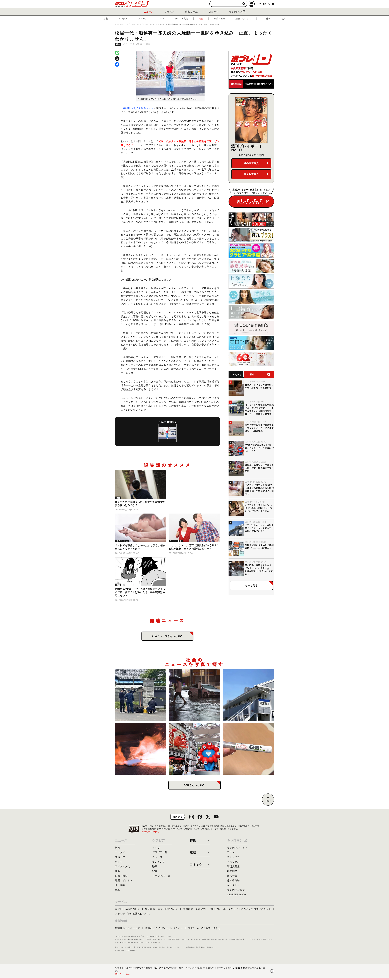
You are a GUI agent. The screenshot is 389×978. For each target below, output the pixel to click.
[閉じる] (272, 971)
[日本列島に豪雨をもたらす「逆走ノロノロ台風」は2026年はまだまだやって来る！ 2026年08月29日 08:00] (194, 695)
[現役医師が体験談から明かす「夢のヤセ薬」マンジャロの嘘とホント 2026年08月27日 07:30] (248, 749)
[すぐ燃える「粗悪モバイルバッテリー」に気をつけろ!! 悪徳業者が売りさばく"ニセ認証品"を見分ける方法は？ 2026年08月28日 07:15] (140, 749)
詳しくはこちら (122, 974)
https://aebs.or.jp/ (151, 832)
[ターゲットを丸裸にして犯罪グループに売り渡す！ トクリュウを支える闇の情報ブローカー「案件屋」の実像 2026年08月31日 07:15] (140, 695)
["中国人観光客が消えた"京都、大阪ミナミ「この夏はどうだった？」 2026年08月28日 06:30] (194, 749)
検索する (243, 3)
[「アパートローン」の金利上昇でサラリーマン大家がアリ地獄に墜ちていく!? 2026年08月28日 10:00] (248, 695)
